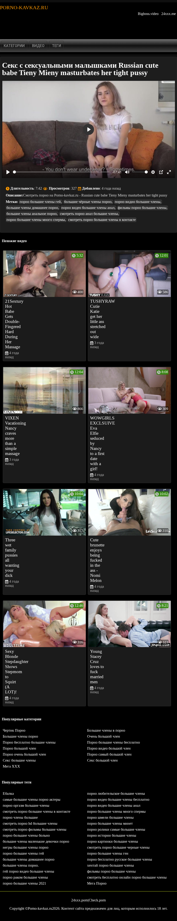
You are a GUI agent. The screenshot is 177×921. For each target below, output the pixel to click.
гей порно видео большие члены (28, 871)
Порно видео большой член (109, 748)
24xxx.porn (79, 900)
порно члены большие (20, 817)
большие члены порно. (21, 865)
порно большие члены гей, (41, 202)
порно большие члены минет (110, 823)
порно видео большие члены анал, (88, 208)
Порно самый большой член (109, 754)
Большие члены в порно (106, 730)
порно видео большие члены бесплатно (118, 799)
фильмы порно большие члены (111, 871)
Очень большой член (103, 736)
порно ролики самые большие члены (116, 829)
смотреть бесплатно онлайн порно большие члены (127, 877)
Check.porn (97, 900)
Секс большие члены (19, 760)
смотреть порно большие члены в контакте (102, 220)
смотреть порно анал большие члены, (89, 214)
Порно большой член (19, 748)
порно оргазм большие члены (26, 805)
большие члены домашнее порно (28, 859)
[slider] (62, 172)
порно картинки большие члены (112, 841)
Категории (14, 46)
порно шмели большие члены (110, 817)
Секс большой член (102, 760)
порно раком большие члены (25, 877)
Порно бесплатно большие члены (29, 742)
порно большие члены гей (23, 853)
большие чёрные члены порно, (88, 202)
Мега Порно (96, 883)
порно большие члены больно (26, 835)
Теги (56, 46)
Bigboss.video (148, 14)
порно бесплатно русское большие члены (119, 859)
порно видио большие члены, (138, 202)
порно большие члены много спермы (116, 811)
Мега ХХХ (11, 766)
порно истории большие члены (111, 835)
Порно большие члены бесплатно (113, 742)
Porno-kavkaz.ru (24, 7)
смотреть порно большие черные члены (118, 847)
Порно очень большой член (24, 754)
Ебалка (8, 793)
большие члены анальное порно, (32, 214)
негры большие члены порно (25, 847)
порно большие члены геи (107, 853)
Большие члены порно (20, 736)
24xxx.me (168, 14)
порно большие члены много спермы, (36, 220)
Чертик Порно (14, 730)
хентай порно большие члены (110, 865)
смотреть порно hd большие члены (30, 823)
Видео (38, 46)
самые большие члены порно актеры (31, 799)
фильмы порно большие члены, (142, 208)
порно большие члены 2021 (24, 883)
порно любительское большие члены (116, 793)
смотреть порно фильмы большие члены (34, 829)
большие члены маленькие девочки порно (36, 841)
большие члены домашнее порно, (32, 208)
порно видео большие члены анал (113, 805)
